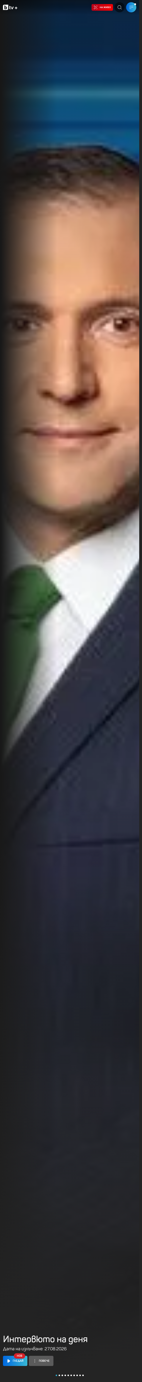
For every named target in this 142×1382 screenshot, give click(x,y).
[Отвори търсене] (119, 7)
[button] (56, 1375)
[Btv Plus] (10, 7)
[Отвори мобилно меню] (131, 7)
